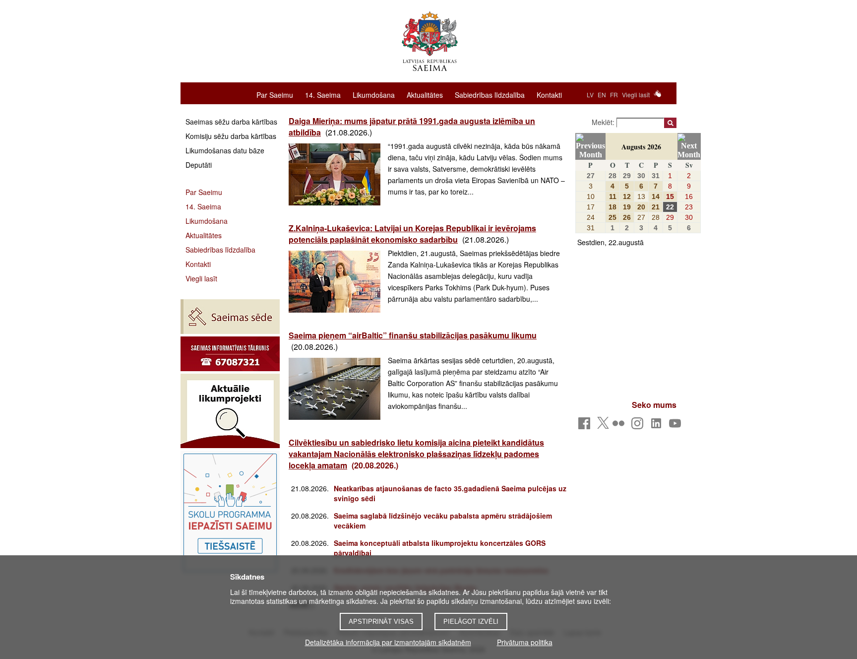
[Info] (230, 353)
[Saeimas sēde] (230, 316)
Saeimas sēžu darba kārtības (231, 122)
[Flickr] (620, 426)
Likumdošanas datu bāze (224, 150)
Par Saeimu (274, 94)
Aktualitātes (425, 94)
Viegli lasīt (636, 94)
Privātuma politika (524, 642)
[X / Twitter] (603, 426)
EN (602, 94)
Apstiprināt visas (381, 621)
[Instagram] (639, 426)
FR (614, 94)
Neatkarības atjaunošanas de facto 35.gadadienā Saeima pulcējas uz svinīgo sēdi (450, 493)
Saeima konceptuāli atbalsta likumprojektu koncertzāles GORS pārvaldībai (440, 548)
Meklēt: (604, 122)
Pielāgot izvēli (470, 621)
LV (590, 94)
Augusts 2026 (641, 146)
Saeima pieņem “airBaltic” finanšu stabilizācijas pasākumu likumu (413, 335)
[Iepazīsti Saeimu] (230, 513)
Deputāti (198, 165)
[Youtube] (676, 426)
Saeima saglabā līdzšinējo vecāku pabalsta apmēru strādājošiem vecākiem (443, 520)
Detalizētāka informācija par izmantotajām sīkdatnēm (388, 642)
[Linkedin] (658, 426)
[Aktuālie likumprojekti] (230, 411)
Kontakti (549, 94)
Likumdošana (374, 94)
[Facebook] (586, 426)
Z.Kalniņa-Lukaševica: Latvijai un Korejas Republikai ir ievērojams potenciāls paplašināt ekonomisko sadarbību (412, 233)
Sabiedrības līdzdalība (490, 94)
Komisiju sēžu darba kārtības (230, 136)
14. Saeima (323, 94)
